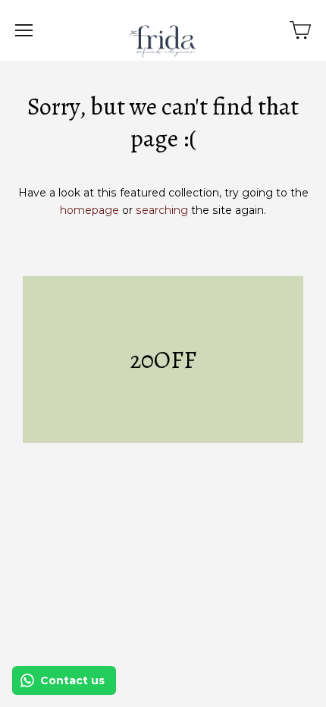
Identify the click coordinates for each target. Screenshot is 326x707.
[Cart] (300, 30)
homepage (89, 210)
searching (162, 210)
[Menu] (24, 30)
